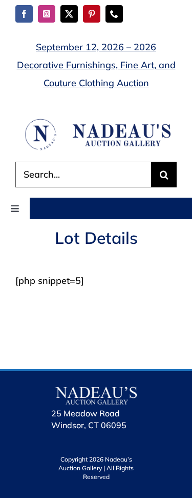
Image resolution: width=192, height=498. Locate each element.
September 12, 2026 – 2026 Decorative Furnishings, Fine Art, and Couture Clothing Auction (96, 65)
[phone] (114, 14)
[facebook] (24, 14)
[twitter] (69, 14)
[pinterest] (91, 14)
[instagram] (46, 14)
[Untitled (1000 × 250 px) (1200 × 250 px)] (96, 122)
